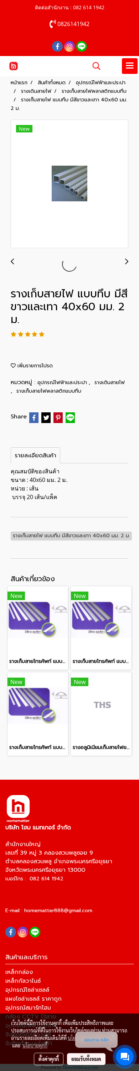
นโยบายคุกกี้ (34, 1045)
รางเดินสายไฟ (109, 382)
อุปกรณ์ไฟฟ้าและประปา (63, 382)
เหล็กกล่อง (19, 972)
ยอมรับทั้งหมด (86, 1059)
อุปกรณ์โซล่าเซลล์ (27, 990)
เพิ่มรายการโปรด (34, 365)
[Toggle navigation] (130, 66)
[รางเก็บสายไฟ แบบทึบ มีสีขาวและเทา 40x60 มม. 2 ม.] (69, 184)
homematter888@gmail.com (58, 910)
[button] (94, 66)
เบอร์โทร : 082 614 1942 (34, 879)
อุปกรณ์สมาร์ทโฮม (28, 1008)
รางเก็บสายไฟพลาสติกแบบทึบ (48, 391)
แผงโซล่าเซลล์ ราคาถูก (33, 999)
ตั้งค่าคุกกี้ (48, 1059)
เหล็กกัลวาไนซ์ (23, 981)
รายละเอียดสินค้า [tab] (35, 455)
